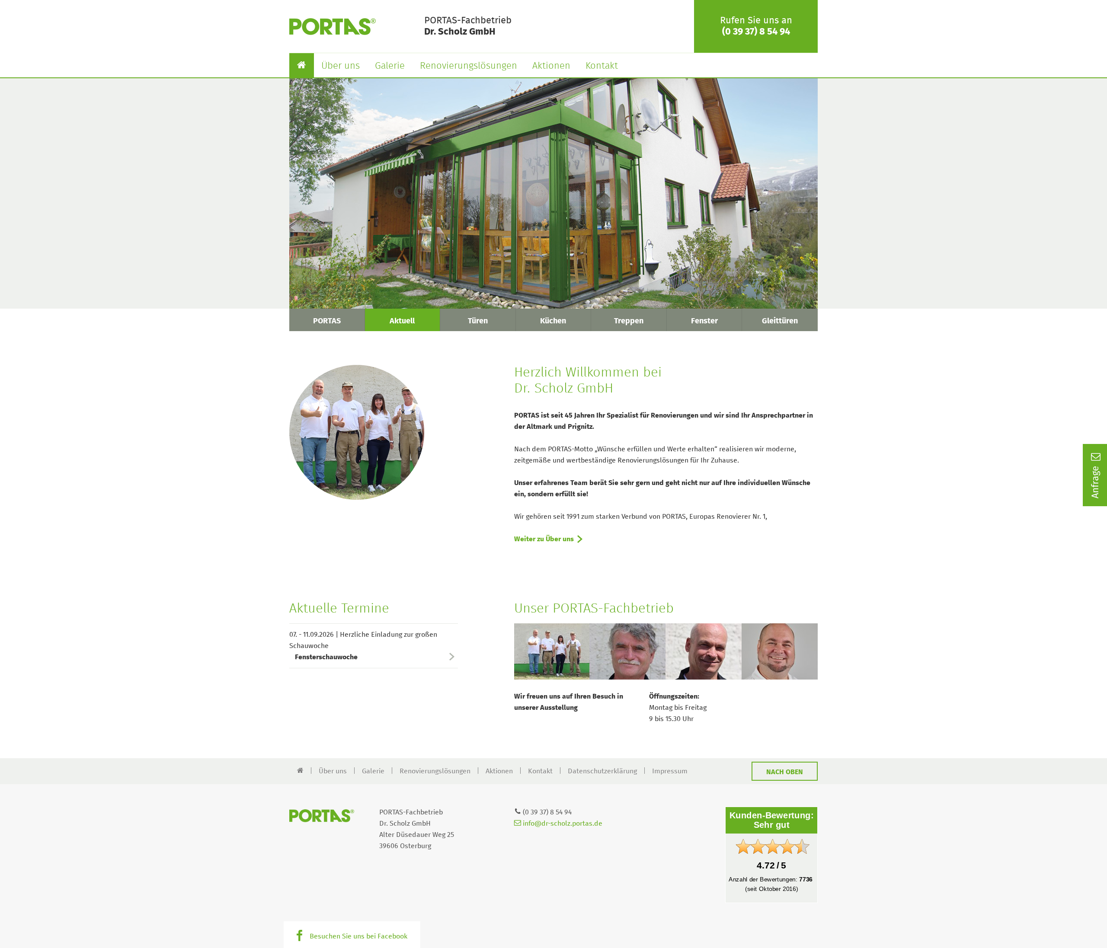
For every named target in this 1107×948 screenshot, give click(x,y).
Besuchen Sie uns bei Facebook (358, 936)
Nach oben (784, 772)
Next (826, 651)
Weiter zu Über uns (544, 539)
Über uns (340, 66)
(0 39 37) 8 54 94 (756, 32)
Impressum (670, 771)
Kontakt (601, 66)
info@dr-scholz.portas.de (561, 823)
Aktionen (551, 66)
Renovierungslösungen (468, 66)
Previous (506, 651)
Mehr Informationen (337, 290)
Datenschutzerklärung (602, 771)
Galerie (390, 66)
